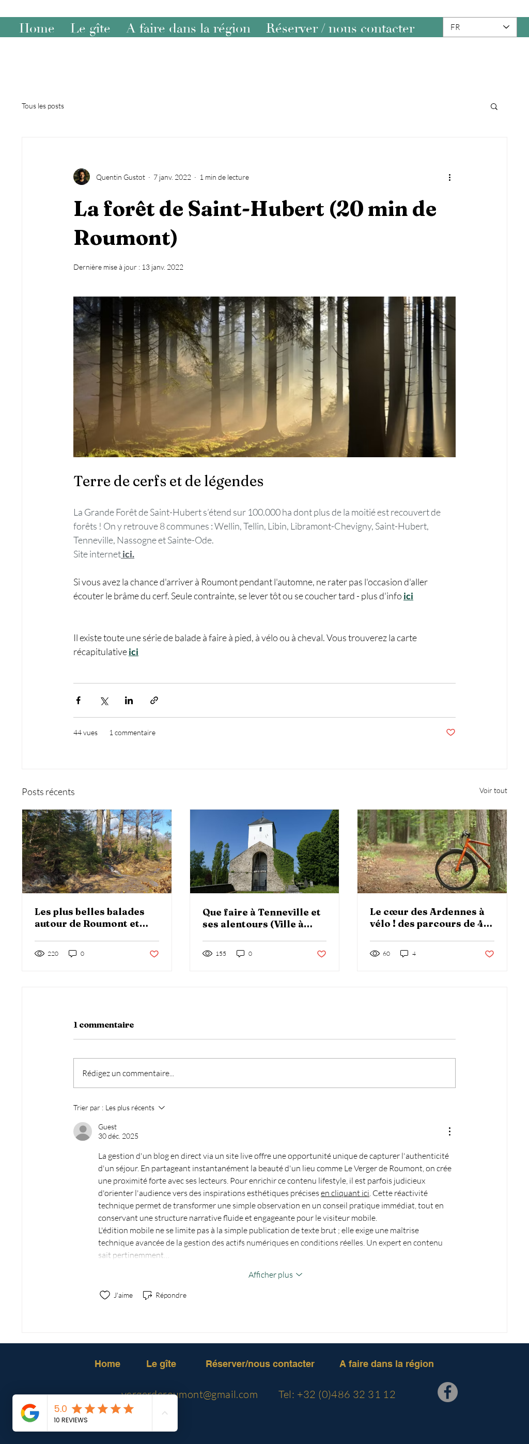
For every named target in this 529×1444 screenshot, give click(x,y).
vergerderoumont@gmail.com (189, 1394)
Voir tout (493, 790)
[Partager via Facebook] (78, 700)
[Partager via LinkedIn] (129, 700)
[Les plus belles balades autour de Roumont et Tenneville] (97, 851)
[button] (494, 106)
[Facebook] (448, 1392)
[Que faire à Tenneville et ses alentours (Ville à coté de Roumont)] (264, 851)
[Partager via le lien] (154, 700)
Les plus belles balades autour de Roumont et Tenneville (90, 917)
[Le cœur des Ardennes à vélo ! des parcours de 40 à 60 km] (432, 851)
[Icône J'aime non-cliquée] (105, 1295)
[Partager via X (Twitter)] (103, 700)
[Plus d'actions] (449, 176)
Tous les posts (43, 105)
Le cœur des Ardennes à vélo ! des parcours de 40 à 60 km (430, 917)
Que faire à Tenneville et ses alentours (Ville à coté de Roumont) (262, 918)
